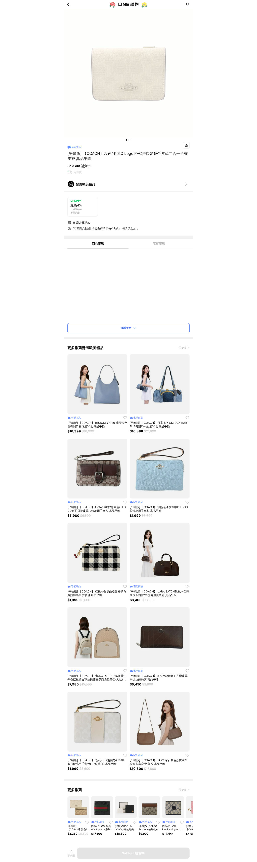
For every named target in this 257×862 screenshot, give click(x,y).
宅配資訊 (159, 243)
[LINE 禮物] (128, 4)
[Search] (188, 4)
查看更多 (126, 328)
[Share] (186, 145)
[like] (125, 418)
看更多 (183, 347)
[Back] (69, 4)
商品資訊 (98, 243)
